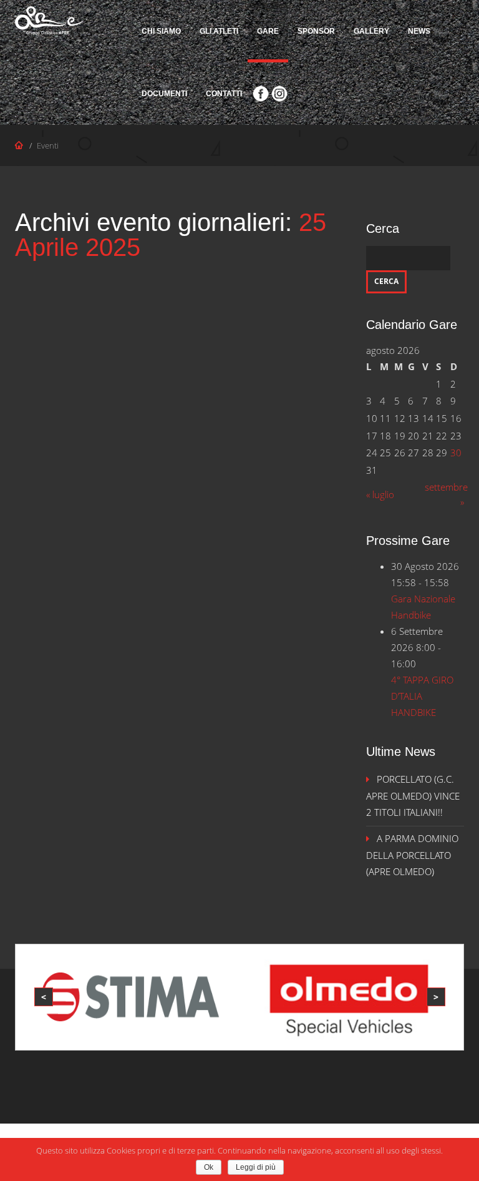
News (419, 31)
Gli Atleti (219, 31)
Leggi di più (256, 1167)
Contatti (224, 93)
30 (456, 452)
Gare (268, 31)
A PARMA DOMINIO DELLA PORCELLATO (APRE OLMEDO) (412, 855)
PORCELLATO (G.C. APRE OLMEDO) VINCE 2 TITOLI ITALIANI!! (413, 795)
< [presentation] (43, 996)
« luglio (380, 494)
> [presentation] (435, 996)
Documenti (164, 93)
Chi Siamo (161, 31)
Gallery (371, 31)
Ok (208, 1167)
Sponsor (316, 31)
